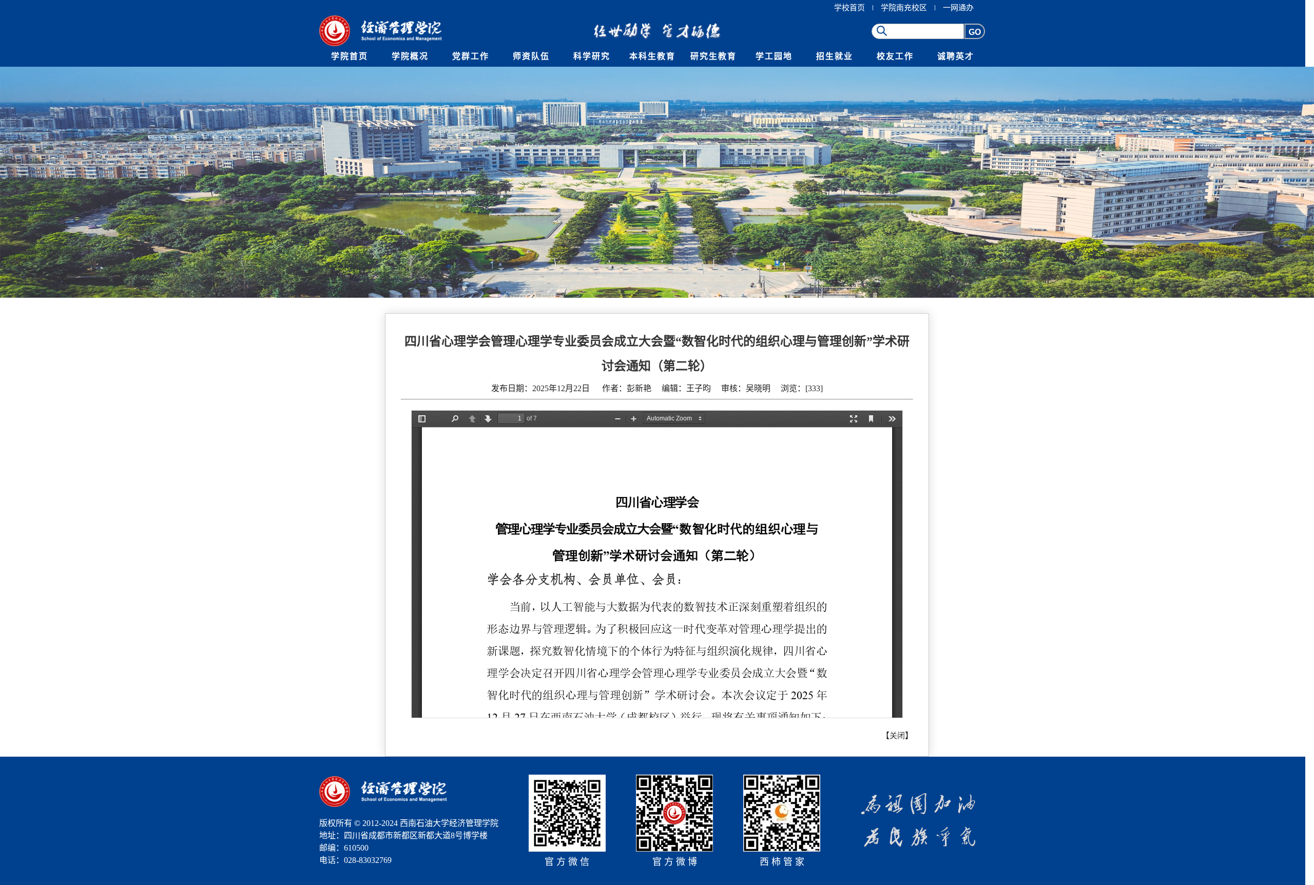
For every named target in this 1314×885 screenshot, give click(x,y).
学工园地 (774, 56)
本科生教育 (652, 56)
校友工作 (895, 56)
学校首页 (849, 8)
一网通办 (958, 8)
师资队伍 (531, 56)
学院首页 (349, 56)
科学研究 (591, 56)
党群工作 (470, 56)
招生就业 (834, 56)
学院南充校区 (904, 8)
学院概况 (410, 56)
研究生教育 (713, 56)
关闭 (897, 736)
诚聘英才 (955, 56)
